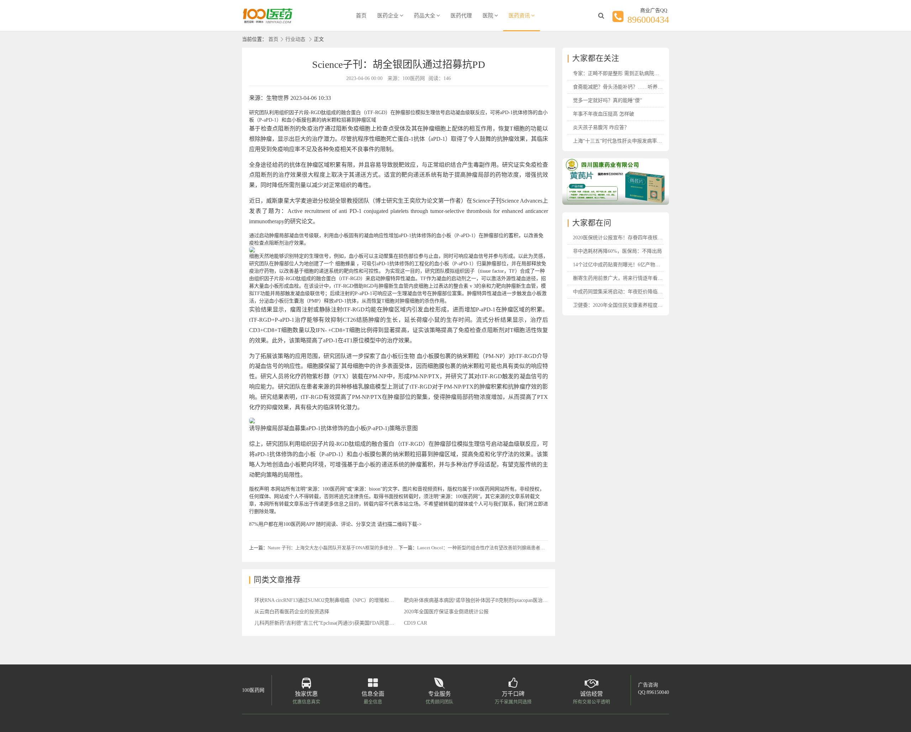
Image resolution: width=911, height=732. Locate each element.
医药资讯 (519, 15)
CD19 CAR (415, 623)
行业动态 (295, 39)
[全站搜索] (601, 15)
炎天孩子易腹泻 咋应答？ (601, 127)
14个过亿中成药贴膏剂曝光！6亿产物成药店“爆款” (628, 264)
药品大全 (424, 15)
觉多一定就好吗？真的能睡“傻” (607, 100)
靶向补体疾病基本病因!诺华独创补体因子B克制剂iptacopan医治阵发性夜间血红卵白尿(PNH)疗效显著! (516, 600)
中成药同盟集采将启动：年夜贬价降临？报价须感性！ (633, 291)
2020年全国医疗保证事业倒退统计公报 (446, 611)
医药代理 (461, 15)
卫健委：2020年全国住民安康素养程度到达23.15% (628, 305)
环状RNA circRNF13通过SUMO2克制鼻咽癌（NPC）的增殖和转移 (326, 600)
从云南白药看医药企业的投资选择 (291, 611)
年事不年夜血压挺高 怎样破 (603, 114)
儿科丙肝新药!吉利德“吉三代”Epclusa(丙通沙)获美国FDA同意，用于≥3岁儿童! (340, 623)
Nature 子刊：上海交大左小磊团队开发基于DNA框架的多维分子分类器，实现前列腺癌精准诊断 (365, 547)
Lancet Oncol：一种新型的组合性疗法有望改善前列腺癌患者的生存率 (488, 547)
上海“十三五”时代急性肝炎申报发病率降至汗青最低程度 (635, 141)
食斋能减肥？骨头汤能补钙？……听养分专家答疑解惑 (633, 87)
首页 (361, 15)
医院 (488, 15)
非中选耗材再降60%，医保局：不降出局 (617, 251)
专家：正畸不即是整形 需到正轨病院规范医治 (623, 73)
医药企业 (388, 15)
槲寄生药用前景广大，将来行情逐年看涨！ (620, 278)
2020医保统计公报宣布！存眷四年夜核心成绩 (623, 237)
